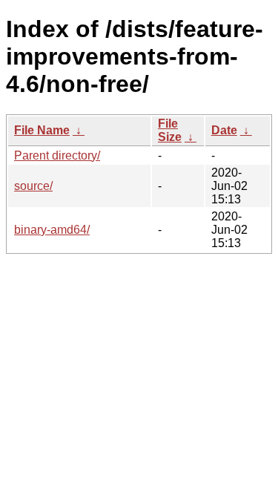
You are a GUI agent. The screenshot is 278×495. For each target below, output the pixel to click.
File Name (42, 130)
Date (224, 130)
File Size (170, 130)
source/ (33, 186)
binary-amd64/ (52, 229)
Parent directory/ (57, 155)
